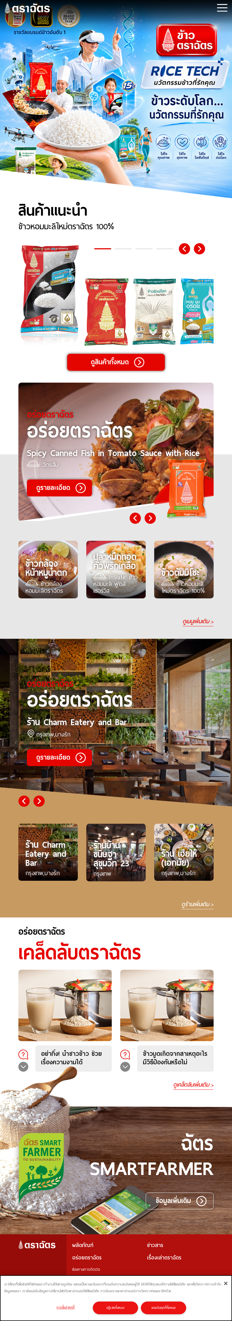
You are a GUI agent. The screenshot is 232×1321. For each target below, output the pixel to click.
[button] (102, 248)
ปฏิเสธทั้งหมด (115, 1308)
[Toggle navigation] (222, 8)
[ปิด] (226, 1283)
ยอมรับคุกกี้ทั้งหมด (163, 1308)
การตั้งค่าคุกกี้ (65, 1307)
